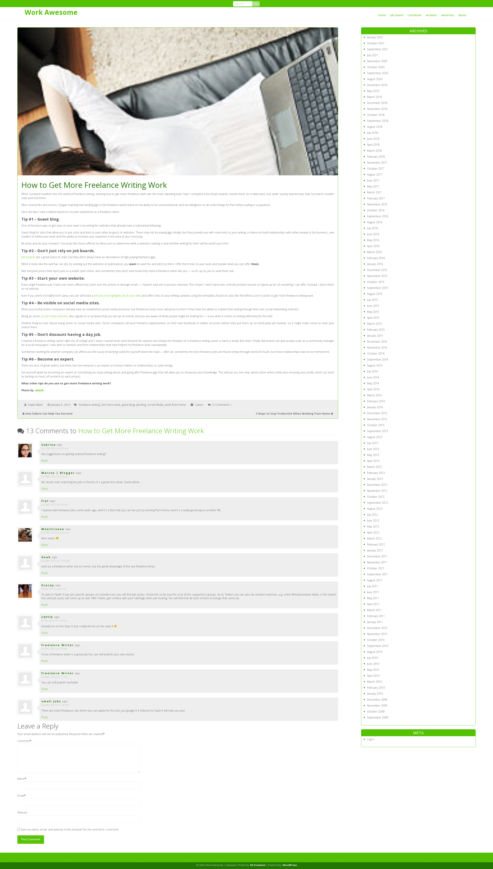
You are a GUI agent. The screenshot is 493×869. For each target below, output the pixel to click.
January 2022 (375, 37)
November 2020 (377, 61)
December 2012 (377, 485)
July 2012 (372, 514)
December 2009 (377, 699)
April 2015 (373, 317)
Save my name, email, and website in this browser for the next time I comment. (70, 829)
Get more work (110, 404)
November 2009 (377, 705)
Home (382, 15)
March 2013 (374, 467)
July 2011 (372, 586)
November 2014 (377, 347)
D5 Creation (257, 865)
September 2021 (377, 49)
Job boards (28, 257)
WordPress (290, 865)
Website (22, 812)
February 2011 (376, 616)
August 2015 (374, 294)
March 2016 (374, 252)
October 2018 (375, 115)
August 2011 (374, 580)
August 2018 (374, 127)
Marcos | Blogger (58, 473)
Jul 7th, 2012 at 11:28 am (54, 620)
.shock (39, 390)
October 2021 (375, 43)
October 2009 (375, 711)
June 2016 (373, 234)
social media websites (54, 316)
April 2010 (373, 675)
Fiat (45, 501)
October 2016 (375, 210)
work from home (175, 404)
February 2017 (376, 198)
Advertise (447, 15)
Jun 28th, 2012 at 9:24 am (54, 504)
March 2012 (374, 538)
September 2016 (377, 216)
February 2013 (376, 473)
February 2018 (376, 156)
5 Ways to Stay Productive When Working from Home (293, 413)
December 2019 (377, 85)
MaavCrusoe (52, 529)
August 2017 (374, 174)
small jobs (51, 701)
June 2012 (373, 520)
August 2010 (374, 652)
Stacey (47, 585)
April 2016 (373, 246)
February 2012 (376, 544)
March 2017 (374, 192)
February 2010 (376, 687)
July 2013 (372, 443)
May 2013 (373, 455)
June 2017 (373, 180)
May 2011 (373, 598)
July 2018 (372, 133)
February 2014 (376, 401)
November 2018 (377, 109)
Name (21, 778)
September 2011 (377, 574)
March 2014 (374, 395)
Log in (370, 739)
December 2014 (377, 341)
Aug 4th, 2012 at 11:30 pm (55, 705)
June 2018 (373, 139)
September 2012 (377, 502)
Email (20, 795)
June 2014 (373, 377)
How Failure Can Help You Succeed (48, 413)
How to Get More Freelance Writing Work (141, 430)
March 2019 (374, 97)
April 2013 (373, 461)
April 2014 (373, 389)
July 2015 (372, 300)
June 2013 (373, 449)
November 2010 (377, 634)
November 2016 (377, 204)
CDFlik (47, 617)
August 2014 (374, 365)
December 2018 (377, 103)
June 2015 (373, 306)
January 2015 (375, 335)
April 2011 (373, 604)
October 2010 (375, 640)
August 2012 (374, 508)
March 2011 (374, 610)
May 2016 (373, 240)
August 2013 (374, 437)
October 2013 (375, 425)
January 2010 (375, 693)
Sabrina (48, 445)
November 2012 (377, 491)
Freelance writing (89, 404)
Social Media (155, 404)
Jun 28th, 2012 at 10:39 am (55, 532)
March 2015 (374, 323)
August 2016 (374, 222)
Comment (23, 741)
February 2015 (376, 329)
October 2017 (375, 168)
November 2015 (377, 276)
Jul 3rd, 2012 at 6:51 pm (53, 588)
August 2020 (374, 79)
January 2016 (375, 264)
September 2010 (377, 646)
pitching (141, 404)
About (462, 15)
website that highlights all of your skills (117, 295)
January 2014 (375, 407)
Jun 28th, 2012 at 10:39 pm (55, 560)
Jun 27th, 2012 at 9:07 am (54, 448)
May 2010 (373, 670)
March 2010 (374, 681)
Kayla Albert (35, 404)
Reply (44, 460)
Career (199, 404)
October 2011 (375, 568)
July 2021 (372, 55)
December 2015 (377, 270)
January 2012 (375, 550)
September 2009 (377, 717)
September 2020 (377, 73)
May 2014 (373, 383)
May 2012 (373, 526)
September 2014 (377, 359)
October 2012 (375, 496)
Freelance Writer (57, 645)
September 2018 (377, 121)
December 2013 (377, 413)
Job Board (396, 15)
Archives (431, 15)
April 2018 (373, 144)
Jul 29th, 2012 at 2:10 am (54, 648)
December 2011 (377, 556)
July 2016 (372, 228)
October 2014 (375, 353)
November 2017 (377, 162)
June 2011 (373, 592)
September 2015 (377, 288)
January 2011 (375, 622)
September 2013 (377, 431)
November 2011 (377, 562)
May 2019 (373, 91)
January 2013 (375, 479)
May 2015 (373, 312)
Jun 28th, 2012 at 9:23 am (54, 476)
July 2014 (372, 371)
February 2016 (376, 258)
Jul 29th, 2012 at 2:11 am (54, 676)
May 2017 (373, 186)
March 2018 (374, 150)
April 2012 (373, 532)
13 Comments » (221, 404)
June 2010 (373, 664)
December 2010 (377, 628)
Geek (46, 557)
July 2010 (372, 658)
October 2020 (375, 67)
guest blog (128, 404)
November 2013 (377, 419)
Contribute (414, 15)
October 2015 (375, 282)
